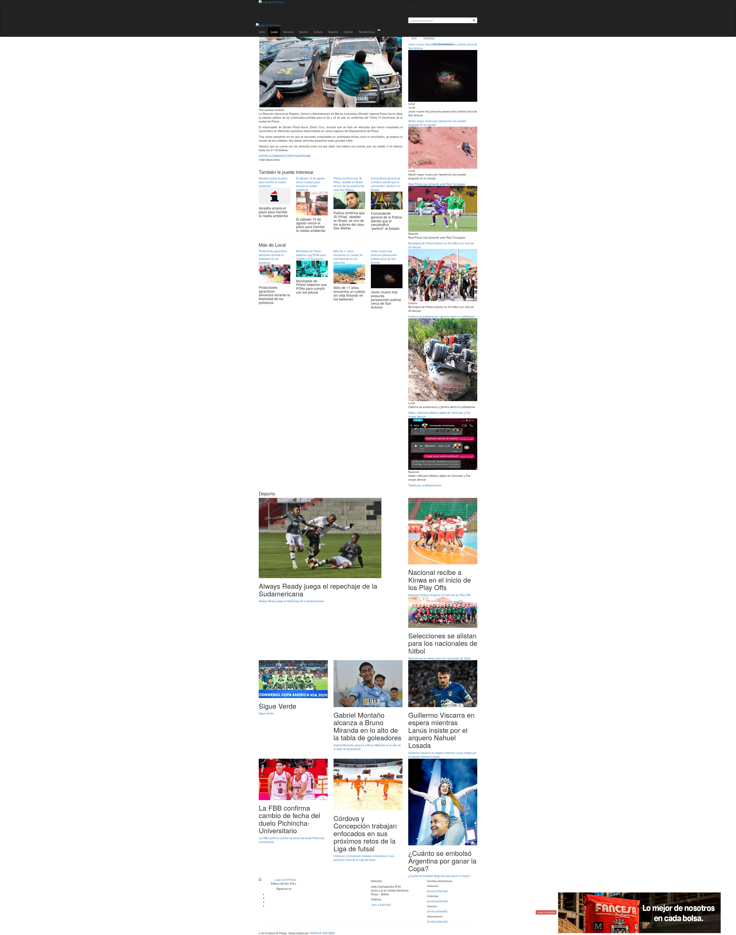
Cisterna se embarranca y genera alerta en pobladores (441, 316)
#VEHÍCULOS (267, 156)
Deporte (333, 32)
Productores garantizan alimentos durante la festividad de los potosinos (273, 256)
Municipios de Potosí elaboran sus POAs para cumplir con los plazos (311, 255)
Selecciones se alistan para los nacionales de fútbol (439, 658)
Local (274, 32)
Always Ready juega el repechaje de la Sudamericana (291, 601)
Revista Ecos (367, 32)
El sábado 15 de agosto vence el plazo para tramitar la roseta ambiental (310, 184)
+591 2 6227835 (381, 905)
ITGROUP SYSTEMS (322, 933)
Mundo (303, 32)
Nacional (288, 32)
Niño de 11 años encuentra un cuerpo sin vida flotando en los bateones (348, 256)
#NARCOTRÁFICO (286, 156)
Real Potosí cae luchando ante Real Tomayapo (436, 184)
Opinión (348, 32)
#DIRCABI (304, 156)
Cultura (318, 32)
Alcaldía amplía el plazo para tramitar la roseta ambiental (273, 182)
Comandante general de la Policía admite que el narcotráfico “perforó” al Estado (385, 184)
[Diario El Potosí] (330, 2)
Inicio (262, 32)
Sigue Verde (266, 713)
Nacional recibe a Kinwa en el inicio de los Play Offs (439, 595)
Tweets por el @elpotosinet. (425, 485)
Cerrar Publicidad (546, 912)
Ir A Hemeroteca (443, 44)
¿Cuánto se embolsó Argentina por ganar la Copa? (439, 876)
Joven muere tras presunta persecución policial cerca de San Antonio (384, 256)
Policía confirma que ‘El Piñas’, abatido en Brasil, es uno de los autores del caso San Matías (349, 184)
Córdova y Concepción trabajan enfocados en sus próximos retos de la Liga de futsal (364, 858)
